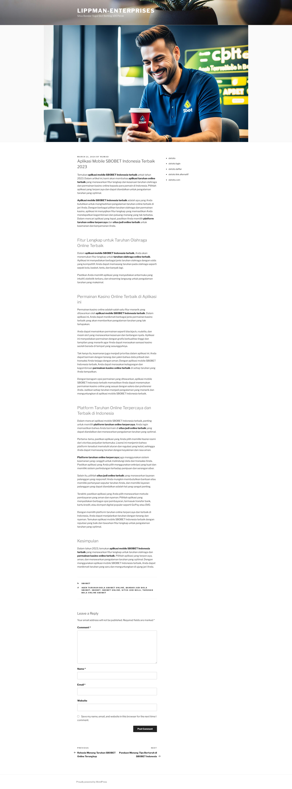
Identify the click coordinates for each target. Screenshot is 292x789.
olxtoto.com (174, 179)
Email (81, 684)
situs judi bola (131, 590)
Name (81, 668)
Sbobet (86, 583)
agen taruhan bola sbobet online (103, 588)
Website (82, 700)
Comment (84, 627)
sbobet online (111, 590)
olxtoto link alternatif (178, 174)
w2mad (104, 157)
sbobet (96, 590)
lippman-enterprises (116, 10)
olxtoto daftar (175, 169)
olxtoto (172, 158)
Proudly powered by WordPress (91, 781)
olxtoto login (174, 163)
